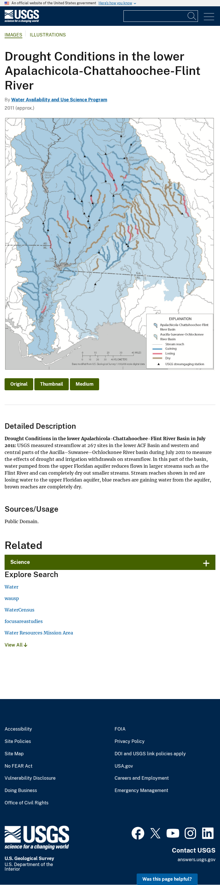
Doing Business (21, 790)
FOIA (120, 729)
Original (19, 384)
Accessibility (18, 729)
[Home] (22, 21)
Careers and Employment (142, 778)
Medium (84, 384)
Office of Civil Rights (26, 803)
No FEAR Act (18, 766)
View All (14, 645)
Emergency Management (141, 790)
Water (11, 587)
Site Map (14, 753)
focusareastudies (24, 621)
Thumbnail (51, 384)
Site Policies (18, 741)
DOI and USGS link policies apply (150, 753)
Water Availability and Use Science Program (59, 99)
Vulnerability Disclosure (30, 778)
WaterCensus (19, 610)
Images (13, 35)
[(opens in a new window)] (138, 832)
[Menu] (209, 16)
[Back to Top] (199, 864)
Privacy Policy (130, 741)
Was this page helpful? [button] (167, 879)
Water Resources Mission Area (39, 633)
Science (20, 562)
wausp (12, 598)
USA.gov (124, 766)
